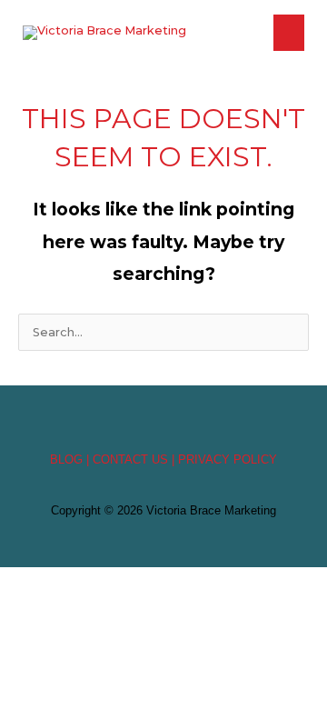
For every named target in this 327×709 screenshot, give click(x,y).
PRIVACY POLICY (227, 459)
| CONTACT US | (130, 459)
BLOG (66, 459)
